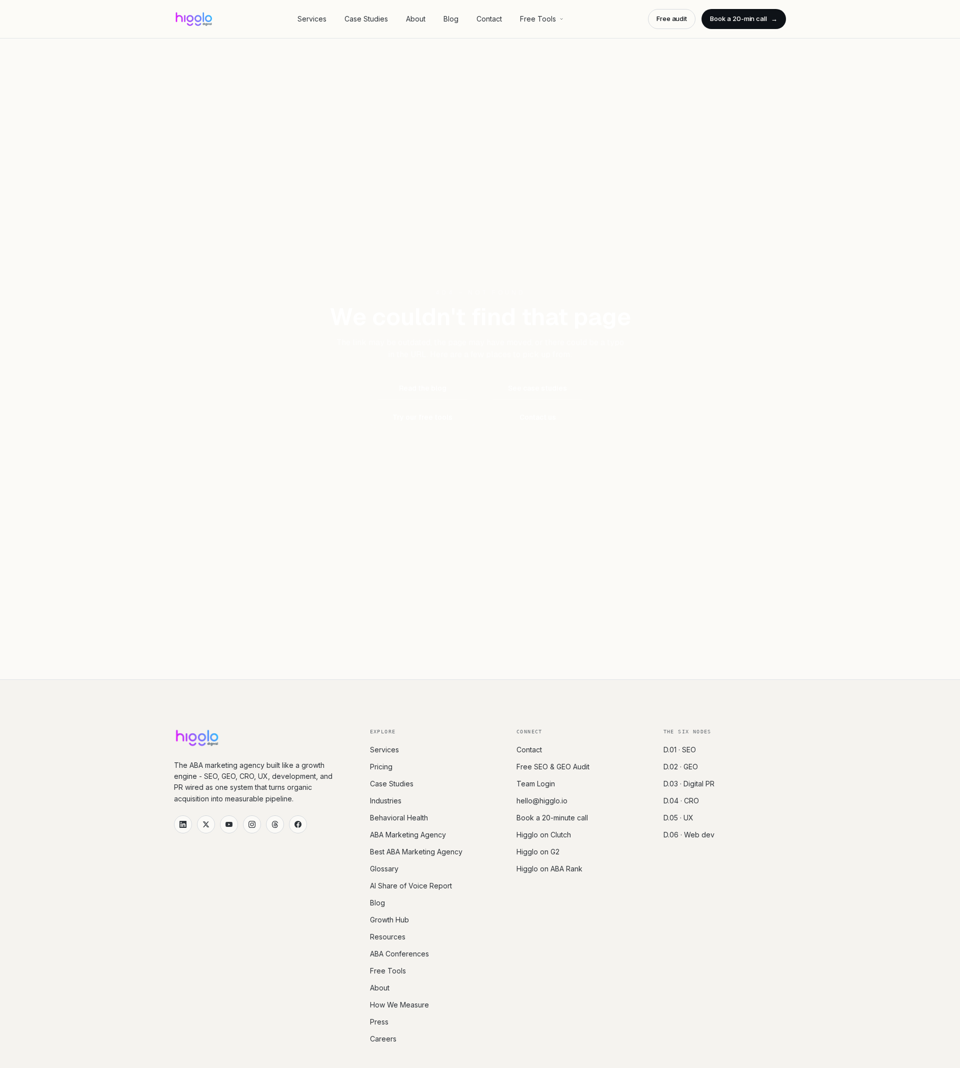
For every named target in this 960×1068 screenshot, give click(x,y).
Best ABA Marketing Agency (416, 851)
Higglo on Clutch (543, 834)
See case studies (537, 388)
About (416, 19)
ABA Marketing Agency (408, 834)
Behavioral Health (399, 817)
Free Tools (538, 19)
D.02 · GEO (681, 766)
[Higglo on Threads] (275, 824)
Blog (451, 19)
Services (312, 19)
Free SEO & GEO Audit (553, 766)
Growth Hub (389, 919)
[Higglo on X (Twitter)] (206, 824)
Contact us (538, 417)
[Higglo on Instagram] (252, 824)
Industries (386, 800)
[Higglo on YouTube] (229, 824)
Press (379, 1021)
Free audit (671, 19)
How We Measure (399, 1004)
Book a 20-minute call (552, 817)
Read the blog (422, 388)
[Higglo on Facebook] (298, 824)
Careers (383, 1038)
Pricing (381, 766)
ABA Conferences (399, 953)
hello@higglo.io (542, 800)
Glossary (384, 868)
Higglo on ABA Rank (549, 868)
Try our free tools (422, 417)
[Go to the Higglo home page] (194, 19)
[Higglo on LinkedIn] (183, 824)
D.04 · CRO (681, 800)
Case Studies (366, 19)
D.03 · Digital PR (689, 783)
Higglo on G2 (538, 851)
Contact (489, 19)
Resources (388, 936)
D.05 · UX (679, 817)
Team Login (535, 783)
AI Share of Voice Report (411, 885)
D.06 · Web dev (689, 834)
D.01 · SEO (680, 749)
